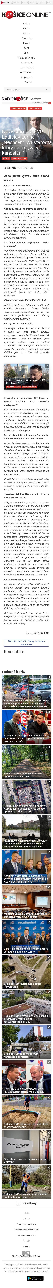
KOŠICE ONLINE (10, 168)
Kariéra (26, 1246)
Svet (26, 48)
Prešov (26, 28)
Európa (26, 43)
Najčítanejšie (26, 72)
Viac (26, 82)
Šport (26, 52)
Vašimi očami (26, 67)
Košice (26, 23)
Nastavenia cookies (26, 1235)
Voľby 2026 (26, 62)
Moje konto (26, 77)
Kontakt (26, 1241)
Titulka (26, 1213)
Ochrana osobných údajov (26, 1229)
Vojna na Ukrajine (26, 57)
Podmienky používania (26, 1224)
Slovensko (26, 38)
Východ (26, 33)
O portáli (26, 1218)
